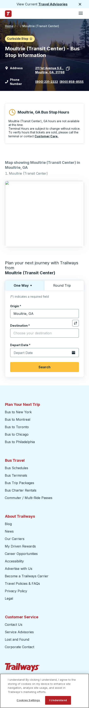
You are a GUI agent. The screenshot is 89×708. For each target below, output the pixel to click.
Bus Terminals (16, 475)
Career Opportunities (21, 554)
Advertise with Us (18, 569)
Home (9, 26)
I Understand (58, 700)
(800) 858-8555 (72, 81)
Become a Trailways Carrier (27, 576)
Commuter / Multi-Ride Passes (28, 498)
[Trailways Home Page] (8, 13)
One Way (21, 285)
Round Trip (62, 285)
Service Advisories (19, 632)
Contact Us (13, 624)
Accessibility (14, 561)
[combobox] (44, 313)
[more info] (31, 38)
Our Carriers (14, 539)
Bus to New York (18, 412)
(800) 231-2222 (46, 81)
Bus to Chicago (17, 434)
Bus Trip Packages (19, 483)
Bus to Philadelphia (20, 442)
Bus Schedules (16, 468)
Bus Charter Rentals (20, 490)
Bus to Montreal (17, 419)
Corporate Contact (19, 647)
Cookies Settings (28, 700)
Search (44, 367)
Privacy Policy (16, 591)
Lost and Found (17, 639)
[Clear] (74, 314)
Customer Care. (46, 136)
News (9, 531)
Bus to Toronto (17, 427)
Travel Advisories (52, 4)
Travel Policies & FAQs (22, 583)
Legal (9, 598)
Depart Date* (20, 345)
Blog (8, 524)
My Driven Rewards (20, 546)
